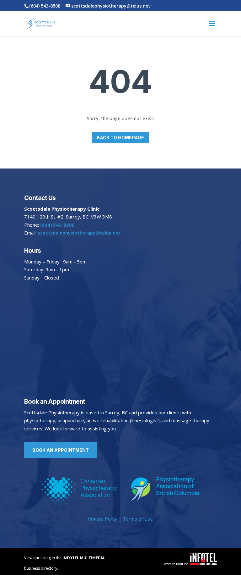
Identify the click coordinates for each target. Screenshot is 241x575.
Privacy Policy (102, 519)
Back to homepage (120, 137)
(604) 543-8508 (44, 6)
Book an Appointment (60, 450)
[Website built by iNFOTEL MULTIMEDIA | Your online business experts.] (203, 563)
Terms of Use (138, 519)
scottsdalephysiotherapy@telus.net (78, 232)
